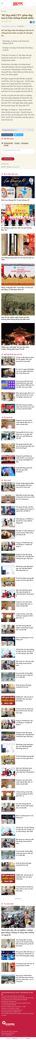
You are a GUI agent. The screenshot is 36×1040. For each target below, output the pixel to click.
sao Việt (6, 145)
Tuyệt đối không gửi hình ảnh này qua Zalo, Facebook (24, 470)
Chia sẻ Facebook (8, 134)
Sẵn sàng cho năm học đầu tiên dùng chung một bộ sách (25, 663)
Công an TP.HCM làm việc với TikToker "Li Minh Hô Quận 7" (24, 544)
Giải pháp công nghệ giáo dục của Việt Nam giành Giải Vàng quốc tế (24, 568)
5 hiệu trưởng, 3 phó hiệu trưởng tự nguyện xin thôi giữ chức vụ (24, 616)
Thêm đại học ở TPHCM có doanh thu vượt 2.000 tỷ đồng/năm (25, 521)
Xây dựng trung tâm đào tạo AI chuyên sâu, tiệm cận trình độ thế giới (25, 446)
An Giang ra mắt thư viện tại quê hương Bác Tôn (16, 229)
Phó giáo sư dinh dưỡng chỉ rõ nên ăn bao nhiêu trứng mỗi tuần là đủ (25, 532)
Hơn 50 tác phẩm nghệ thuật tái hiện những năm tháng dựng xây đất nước (15, 318)
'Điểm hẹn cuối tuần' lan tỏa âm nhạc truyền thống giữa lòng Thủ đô (15, 348)
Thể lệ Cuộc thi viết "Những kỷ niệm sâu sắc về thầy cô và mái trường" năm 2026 (25, 651)
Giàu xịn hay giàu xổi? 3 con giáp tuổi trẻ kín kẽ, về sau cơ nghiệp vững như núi (25, 395)
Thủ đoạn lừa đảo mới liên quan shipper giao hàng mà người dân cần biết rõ (25, 509)
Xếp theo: (3, 166)
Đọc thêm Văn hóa (11, 174)
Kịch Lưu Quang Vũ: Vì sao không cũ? (15, 200)
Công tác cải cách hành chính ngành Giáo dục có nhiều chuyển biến (24, 422)
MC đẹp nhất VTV (8, 143)
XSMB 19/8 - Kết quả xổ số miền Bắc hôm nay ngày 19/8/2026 (24, 699)
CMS (15, 1038)
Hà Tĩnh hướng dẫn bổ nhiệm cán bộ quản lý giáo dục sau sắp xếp (24, 627)
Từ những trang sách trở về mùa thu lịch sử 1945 (17, 259)
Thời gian (9, 167)
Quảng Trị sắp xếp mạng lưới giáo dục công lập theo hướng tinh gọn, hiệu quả (25, 556)
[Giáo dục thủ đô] (18, 3)
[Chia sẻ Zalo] (33, 22)
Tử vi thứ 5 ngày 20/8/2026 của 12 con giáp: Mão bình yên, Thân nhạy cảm (25, 371)
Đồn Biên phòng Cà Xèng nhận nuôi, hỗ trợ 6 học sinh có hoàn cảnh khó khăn (25, 407)
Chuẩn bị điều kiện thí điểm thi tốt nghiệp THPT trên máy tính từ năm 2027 (25, 359)
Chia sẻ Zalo (19, 134)
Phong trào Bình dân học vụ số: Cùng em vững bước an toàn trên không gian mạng (25, 954)
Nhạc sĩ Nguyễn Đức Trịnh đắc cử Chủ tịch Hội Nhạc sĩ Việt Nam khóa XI (17, 288)
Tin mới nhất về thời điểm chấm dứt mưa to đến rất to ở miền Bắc (24, 675)
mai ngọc (17, 143)
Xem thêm (18, 899)
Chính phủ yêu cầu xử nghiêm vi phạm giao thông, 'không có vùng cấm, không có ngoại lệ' (17, 932)
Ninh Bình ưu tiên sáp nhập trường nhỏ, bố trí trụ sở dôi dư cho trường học (25, 497)
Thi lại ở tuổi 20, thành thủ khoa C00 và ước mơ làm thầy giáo (24, 711)
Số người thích (15, 167)
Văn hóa (3, 11)
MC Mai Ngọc (24, 143)
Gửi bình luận (8, 159)
